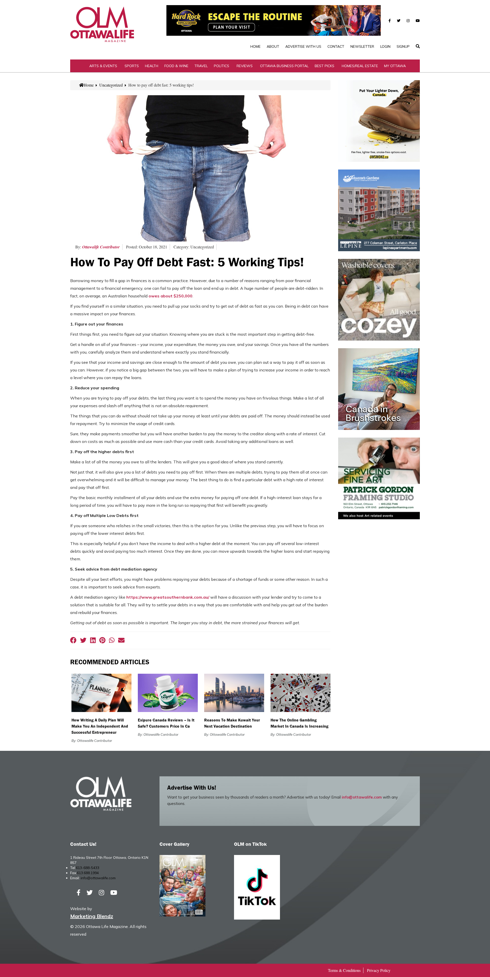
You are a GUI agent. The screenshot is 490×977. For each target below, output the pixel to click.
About (273, 46)
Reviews (245, 66)
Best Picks (324, 66)
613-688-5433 (87, 867)
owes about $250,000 (170, 295)
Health (151, 66)
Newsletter (362, 46)
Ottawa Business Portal (284, 66)
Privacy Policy (378, 970)
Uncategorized (111, 85)
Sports (132, 66)
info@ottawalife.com (362, 797)
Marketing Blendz (91, 916)
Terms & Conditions (344, 970)
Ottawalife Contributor (101, 247)
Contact (335, 46)
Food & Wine (176, 66)
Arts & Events (103, 66)
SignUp (403, 46)
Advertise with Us (303, 46)
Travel (201, 66)
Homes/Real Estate (360, 66)
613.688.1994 (88, 873)
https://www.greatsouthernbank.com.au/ (167, 597)
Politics (221, 66)
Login (385, 46)
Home (255, 46)
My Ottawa (395, 66)
